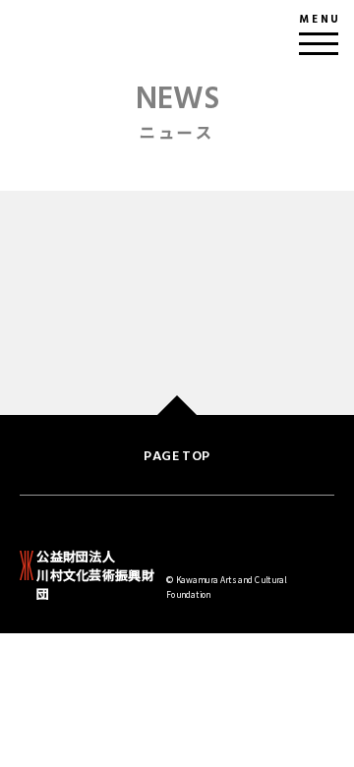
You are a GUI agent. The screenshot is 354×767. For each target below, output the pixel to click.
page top (176, 455)
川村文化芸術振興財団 (94, 575)
